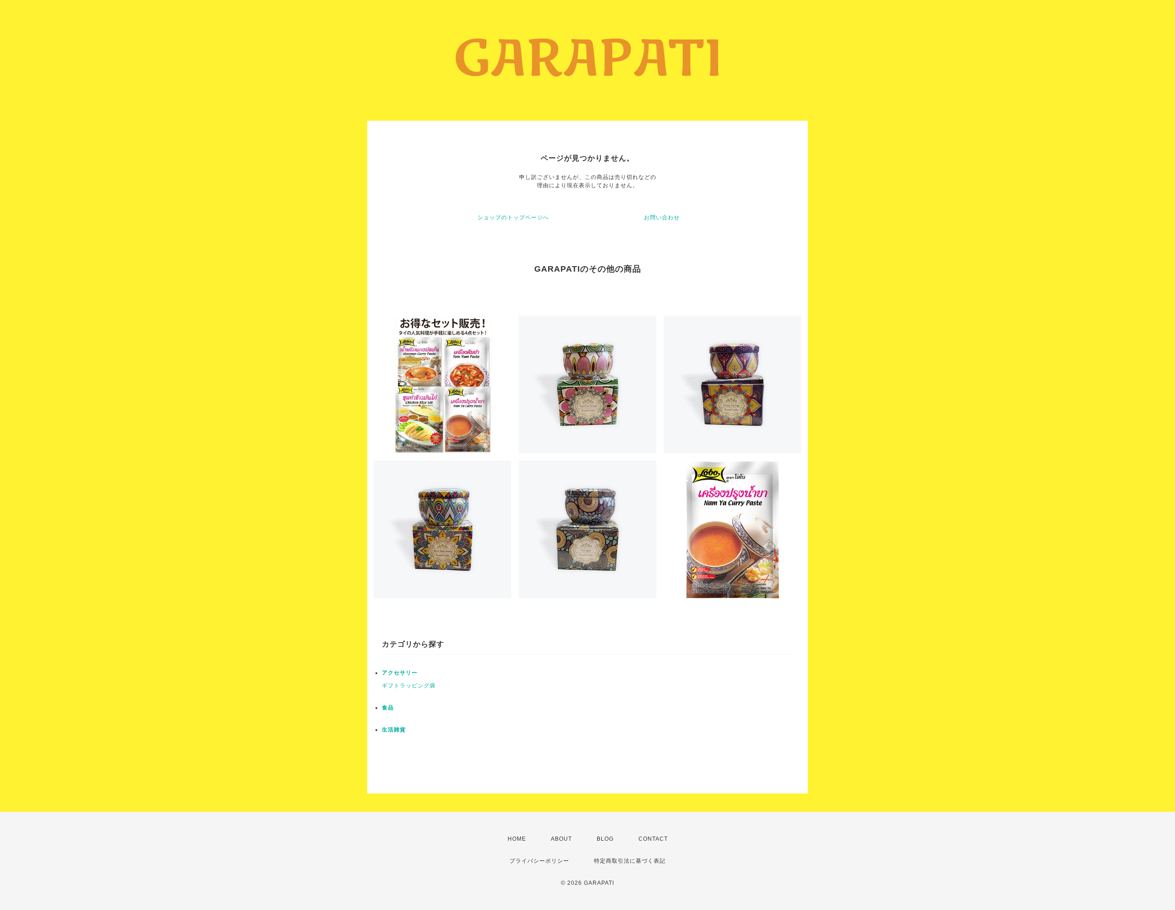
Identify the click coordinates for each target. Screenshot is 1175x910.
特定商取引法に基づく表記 (630, 861)
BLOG (605, 839)
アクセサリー (400, 673)
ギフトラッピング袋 (409, 685)
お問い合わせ (662, 217)
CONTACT (653, 839)
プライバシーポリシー (539, 861)
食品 (388, 707)
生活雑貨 (394, 729)
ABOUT (561, 839)
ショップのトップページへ (513, 217)
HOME (517, 839)
